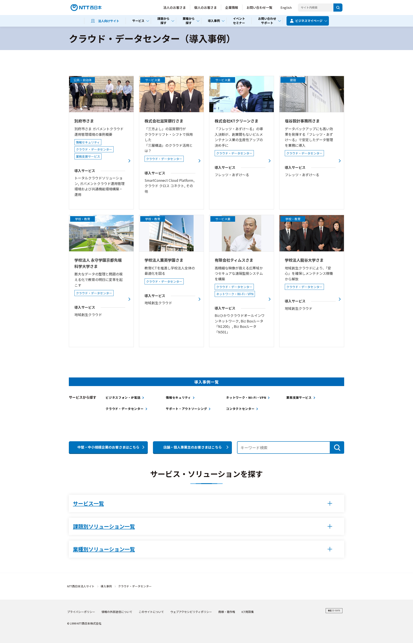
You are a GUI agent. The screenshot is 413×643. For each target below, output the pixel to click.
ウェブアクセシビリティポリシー (191, 612)
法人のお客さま (174, 7)
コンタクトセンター (240, 408)
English (286, 7)
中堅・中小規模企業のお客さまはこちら (108, 447)
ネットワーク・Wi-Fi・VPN (246, 397)
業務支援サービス (299, 397)
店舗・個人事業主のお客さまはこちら (192, 447)
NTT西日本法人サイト (80, 586)
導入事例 (106, 586)
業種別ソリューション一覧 (104, 549)
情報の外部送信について (117, 612)
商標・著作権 (226, 612)
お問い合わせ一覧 (259, 7)
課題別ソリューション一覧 (104, 526)
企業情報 (231, 7)
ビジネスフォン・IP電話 (123, 397)
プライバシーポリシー (81, 612)
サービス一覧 (88, 503)
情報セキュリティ (178, 397)
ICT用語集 (248, 612)
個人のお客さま (205, 7)
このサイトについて (151, 612)
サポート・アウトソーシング (186, 408)
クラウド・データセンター (124, 408)
